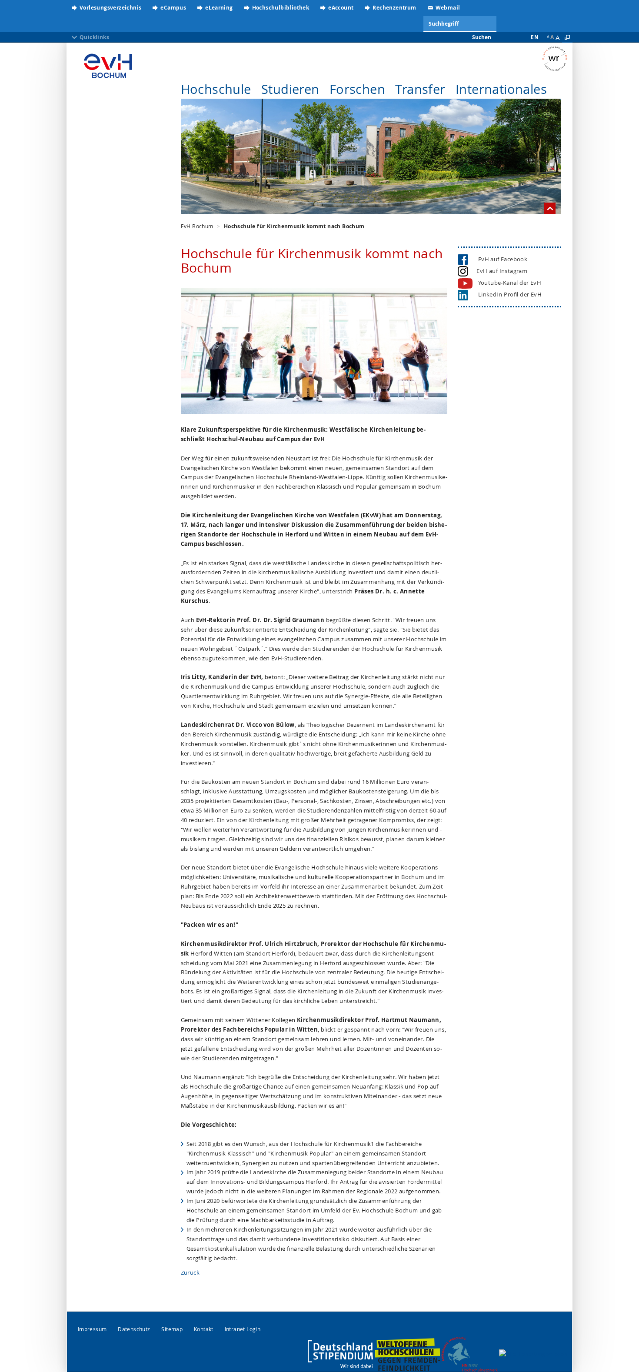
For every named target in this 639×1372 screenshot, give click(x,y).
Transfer (420, 89)
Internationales (501, 89)
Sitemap (172, 1329)
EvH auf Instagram (501, 271)
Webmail (448, 7)
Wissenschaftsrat (557, 59)
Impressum (92, 1329)
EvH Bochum (197, 226)
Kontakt (203, 1329)
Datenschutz (134, 1329)
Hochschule (216, 89)
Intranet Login (243, 1329)
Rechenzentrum (394, 7)
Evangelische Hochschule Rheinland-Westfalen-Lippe (108, 63)
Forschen (357, 89)
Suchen (481, 37)
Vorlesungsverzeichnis (110, 7)
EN (535, 37)
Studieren (290, 89)
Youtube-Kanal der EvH (509, 282)
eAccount (340, 7)
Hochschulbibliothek (281, 7)
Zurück (190, 1272)
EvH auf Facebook (501, 259)
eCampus (173, 7)
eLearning (219, 7)
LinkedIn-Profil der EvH (508, 294)
